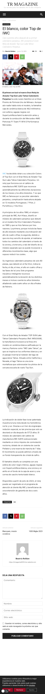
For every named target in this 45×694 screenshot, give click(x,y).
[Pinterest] (16, 56)
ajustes (32, 685)
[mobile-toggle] (4, 14)
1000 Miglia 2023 (35, 531)
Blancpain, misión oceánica (9, 532)
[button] (41, 14)
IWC (4, 173)
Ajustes (31, 690)
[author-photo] (22, 555)
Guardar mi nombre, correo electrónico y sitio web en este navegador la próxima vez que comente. (22, 626)
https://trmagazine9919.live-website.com (22, 562)
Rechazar (19, 690)
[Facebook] (5, 56)
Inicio (4, 20)
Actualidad (12, 20)
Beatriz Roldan (10, 51)
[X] (10, 56)
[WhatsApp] (22, 56)
